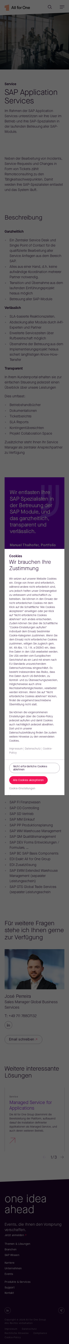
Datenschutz (33, 748)
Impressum (16, 748)
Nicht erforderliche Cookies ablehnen (30, 768)
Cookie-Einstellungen (22, 788)
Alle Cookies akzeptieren (28, 780)
